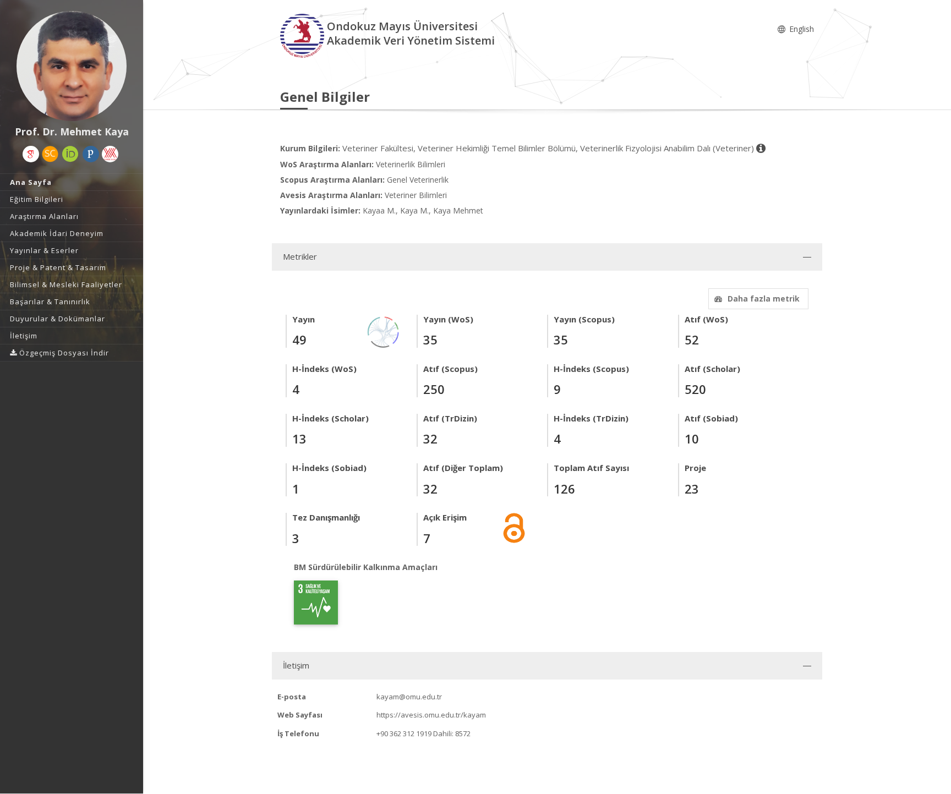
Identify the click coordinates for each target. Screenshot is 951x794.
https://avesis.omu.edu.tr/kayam (431, 715)
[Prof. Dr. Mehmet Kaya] (71, 66)
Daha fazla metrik (764, 298)
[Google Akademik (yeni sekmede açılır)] (31, 154)
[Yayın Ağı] (383, 331)
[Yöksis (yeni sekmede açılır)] (110, 154)
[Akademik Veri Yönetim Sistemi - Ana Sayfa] (303, 35)
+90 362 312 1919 (403, 733)
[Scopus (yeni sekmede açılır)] (50, 154)
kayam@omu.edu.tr (409, 697)
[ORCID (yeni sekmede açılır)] (70, 154)
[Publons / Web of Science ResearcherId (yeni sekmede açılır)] (91, 154)
